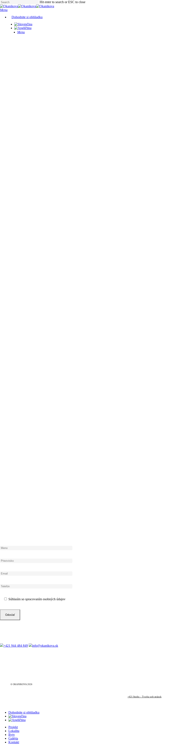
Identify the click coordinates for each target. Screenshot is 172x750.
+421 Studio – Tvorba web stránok (145, 696)
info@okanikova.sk (45, 645)
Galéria (13, 738)
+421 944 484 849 (15, 645)
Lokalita (13, 731)
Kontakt (13, 742)
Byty (11, 734)
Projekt (13, 727)
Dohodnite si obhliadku (23, 712)
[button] (4, 10)
